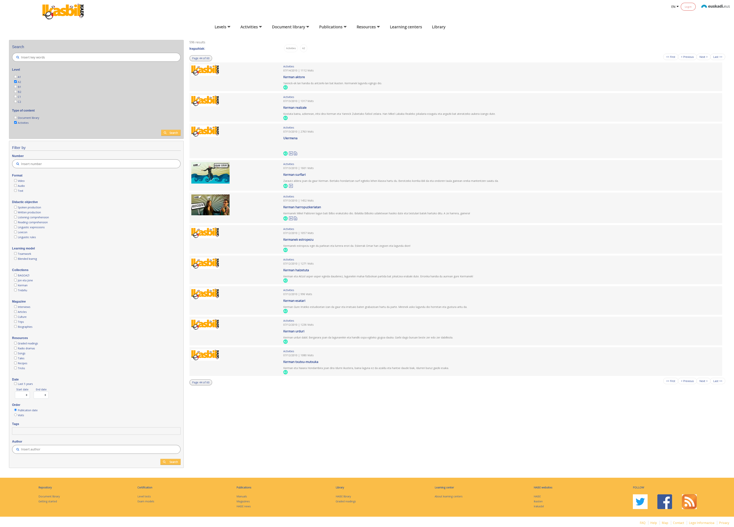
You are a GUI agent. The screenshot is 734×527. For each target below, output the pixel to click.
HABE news (243, 506)
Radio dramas (26, 348)
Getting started (47, 501)
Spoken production (29, 207)
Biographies (25, 327)
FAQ (643, 523)
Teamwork (24, 254)
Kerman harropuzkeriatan (302, 207)
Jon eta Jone (25, 280)
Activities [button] (249, 26)
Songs (21, 353)
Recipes (22, 363)
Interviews (24, 307)
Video (21, 181)
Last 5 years (25, 384)
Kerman (23, 285)
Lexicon (22, 232)
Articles (22, 312)
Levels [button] (221, 26)
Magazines (243, 501)
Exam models (145, 501)
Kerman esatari (294, 301)
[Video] (291, 153)
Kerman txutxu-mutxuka (300, 362)
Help (654, 523)
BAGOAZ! (23, 275)
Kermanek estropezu (298, 239)
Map (665, 523)
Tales (21, 358)
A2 (19, 82)
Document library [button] (289, 26)
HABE (537, 496)
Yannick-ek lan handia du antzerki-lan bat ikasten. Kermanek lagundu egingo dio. (332, 83)
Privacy (724, 523)
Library (438, 26)
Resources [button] (367, 26)
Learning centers (406, 26)
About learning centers (449, 496)
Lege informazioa (702, 523)
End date (41, 389)
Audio (21, 186)
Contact (679, 523)
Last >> (717, 57)
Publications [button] (331, 26)
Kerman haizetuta (296, 270)
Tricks (21, 368)
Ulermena (290, 138)
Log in (688, 6)
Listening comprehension (33, 217)
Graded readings (28, 343)
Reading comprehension (33, 222)
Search (174, 132)
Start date (22, 389)
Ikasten (538, 501)
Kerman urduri (293, 331)
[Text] (295, 153)
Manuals (241, 496)
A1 (19, 77)
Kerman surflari (294, 174)
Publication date (28, 410)
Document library (28, 118)
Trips (21, 322)
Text (20, 191)
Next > (703, 57)
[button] (200, 58)
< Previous (687, 57)
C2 (19, 102)
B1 (19, 87)
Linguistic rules (27, 237)
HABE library (343, 496)
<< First (670, 57)
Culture (22, 317)
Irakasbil (539, 506)
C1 (19, 97)
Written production (29, 212)
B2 (19, 92)
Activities (23, 123)
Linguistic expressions (31, 227)
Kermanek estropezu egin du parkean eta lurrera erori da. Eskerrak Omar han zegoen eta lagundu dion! (346, 246)
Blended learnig (27, 259)
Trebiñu (22, 290)
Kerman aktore (294, 77)
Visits (21, 415)
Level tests (144, 496)
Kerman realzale (295, 107)
